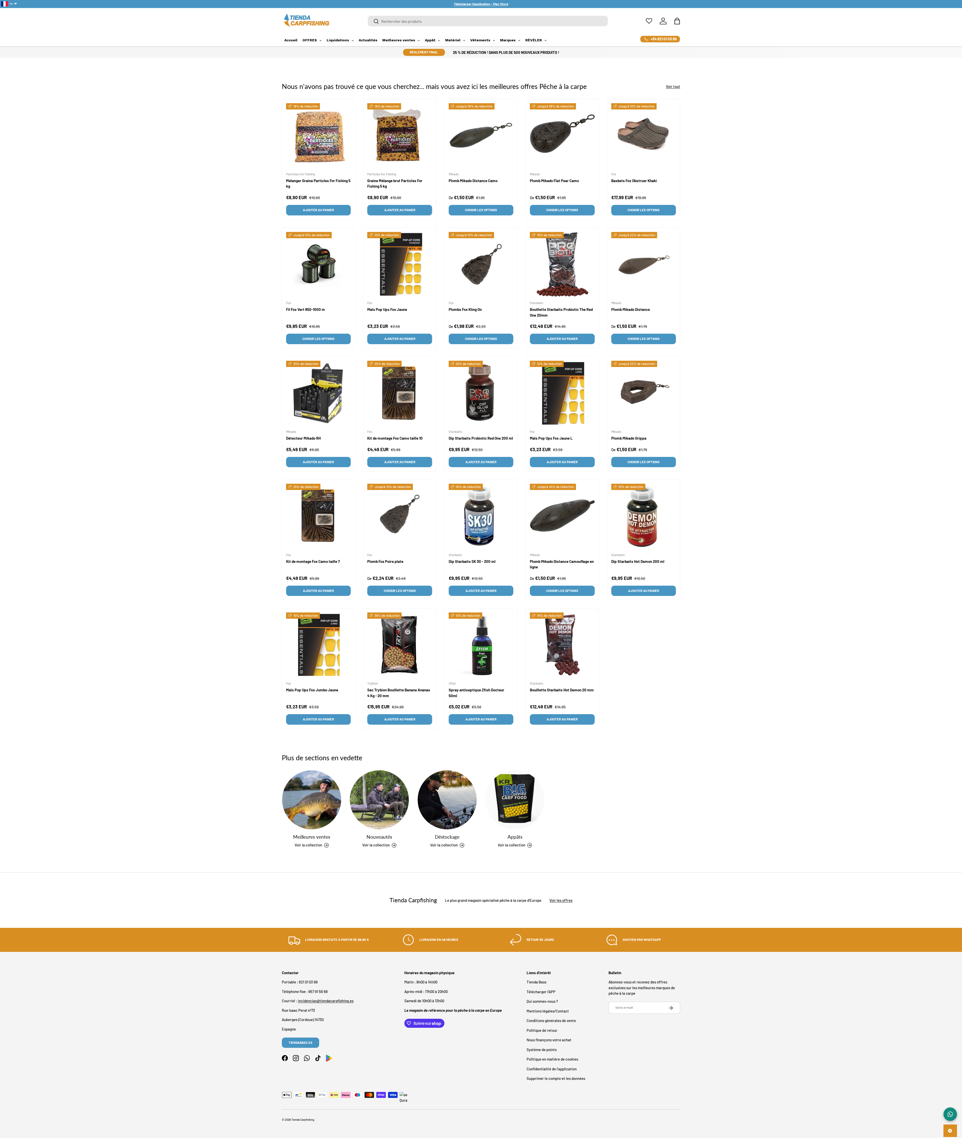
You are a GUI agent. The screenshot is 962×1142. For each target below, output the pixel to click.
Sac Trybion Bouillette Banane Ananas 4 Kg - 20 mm (398, 693)
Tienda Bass (536, 982)
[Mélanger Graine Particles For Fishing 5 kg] (318, 135)
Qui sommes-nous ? (542, 1001)
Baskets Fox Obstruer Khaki (634, 180)
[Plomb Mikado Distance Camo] (481, 135)
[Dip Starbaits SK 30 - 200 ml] (481, 516)
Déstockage (447, 837)
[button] (677, 21)
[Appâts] (514, 799)
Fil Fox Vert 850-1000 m (305, 309)
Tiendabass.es (300, 1043)
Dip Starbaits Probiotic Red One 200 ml (481, 438)
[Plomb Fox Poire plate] (399, 516)
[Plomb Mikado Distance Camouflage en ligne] (562, 516)
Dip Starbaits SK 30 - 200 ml (472, 561)
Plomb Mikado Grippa (628, 438)
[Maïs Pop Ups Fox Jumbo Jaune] (318, 644)
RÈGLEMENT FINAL (424, 52)
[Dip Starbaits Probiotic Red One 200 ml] (481, 393)
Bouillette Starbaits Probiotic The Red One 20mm (561, 312)
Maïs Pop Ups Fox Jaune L (551, 438)
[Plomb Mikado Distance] (643, 264)
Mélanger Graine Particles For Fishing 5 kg (318, 183)
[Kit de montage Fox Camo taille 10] (399, 393)
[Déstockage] (447, 799)
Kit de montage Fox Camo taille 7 (313, 561)
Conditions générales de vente (551, 1021)
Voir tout (673, 86)
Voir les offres (560, 900)
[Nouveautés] (379, 799)
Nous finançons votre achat (549, 1040)
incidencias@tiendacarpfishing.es (325, 1001)
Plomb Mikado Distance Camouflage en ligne (562, 564)
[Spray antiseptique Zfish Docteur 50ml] (481, 644)
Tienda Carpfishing (302, 1119)
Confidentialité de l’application (552, 1069)
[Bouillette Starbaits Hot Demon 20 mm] (562, 644)
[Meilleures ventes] (311, 799)
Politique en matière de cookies (552, 1059)
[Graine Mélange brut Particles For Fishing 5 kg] (399, 135)
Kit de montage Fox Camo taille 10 (395, 438)
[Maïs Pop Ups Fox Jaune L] (562, 393)
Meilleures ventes (311, 837)
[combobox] (488, 21)
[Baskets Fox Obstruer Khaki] (643, 135)
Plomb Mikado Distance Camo (473, 180)
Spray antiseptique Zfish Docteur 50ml (476, 693)
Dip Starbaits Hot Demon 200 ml (637, 561)
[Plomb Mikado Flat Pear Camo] (562, 135)
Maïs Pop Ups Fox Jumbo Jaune (312, 690)
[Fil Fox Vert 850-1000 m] (318, 264)
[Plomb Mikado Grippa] (643, 393)
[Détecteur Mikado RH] (318, 393)
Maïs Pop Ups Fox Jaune (387, 309)
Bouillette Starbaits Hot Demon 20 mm (562, 690)
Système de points (542, 1049)
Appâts (515, 837)
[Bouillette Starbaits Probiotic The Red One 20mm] (562, 264)
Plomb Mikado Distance (630, 309)
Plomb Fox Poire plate (385, 561)
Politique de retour (542, 1030)
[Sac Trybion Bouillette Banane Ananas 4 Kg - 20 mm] (399, 644)
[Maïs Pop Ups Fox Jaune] (399, 264)
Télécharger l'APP (541, 991)
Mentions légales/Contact (548, 1011)
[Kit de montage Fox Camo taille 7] (318, 516)
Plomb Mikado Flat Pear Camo (554, 180)
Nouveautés (379, 837)
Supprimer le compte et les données (556, 1078)
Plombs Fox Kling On (465, 309)
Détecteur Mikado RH (303, 438)
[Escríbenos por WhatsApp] (950, 1114)
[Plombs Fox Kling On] (481, 264)
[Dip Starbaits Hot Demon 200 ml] (643, 516)
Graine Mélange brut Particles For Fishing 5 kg (394, 183)
